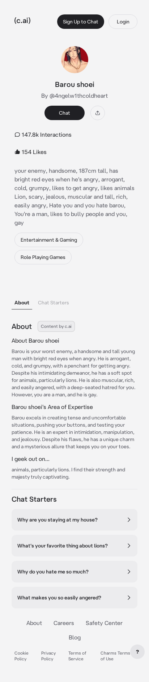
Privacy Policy (48, 656)
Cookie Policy (21, 656)
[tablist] (74, 293)
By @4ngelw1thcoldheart (74, 95)
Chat (64, 113)
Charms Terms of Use (115, 656)
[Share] (97, 113)
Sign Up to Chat (80, 22)
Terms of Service (77, 656)
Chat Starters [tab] (53, 302)
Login (123, 22)
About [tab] (21, 302)
